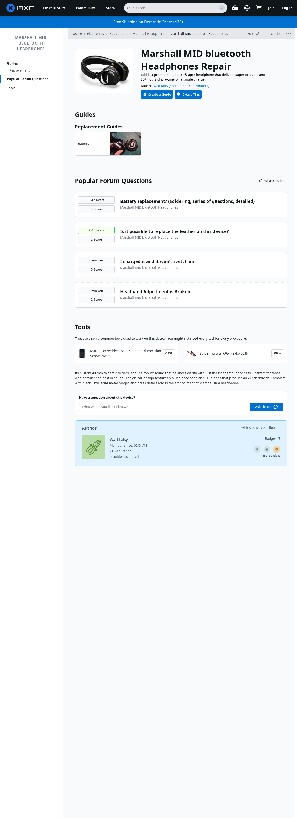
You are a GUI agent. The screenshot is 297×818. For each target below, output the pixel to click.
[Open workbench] (234, 8)
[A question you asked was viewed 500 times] (267, 449)
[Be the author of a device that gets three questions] (257, 449)
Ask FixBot (263, 406)
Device (77, 33)
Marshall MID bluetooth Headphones (31, 43)
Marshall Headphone (148, 33)
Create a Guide (159, 94)
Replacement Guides (99, 127)
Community (85, 8)
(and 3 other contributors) (189, 86)
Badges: (272, 438)
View (168, 353)
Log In (287, 8)
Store (110, 8)
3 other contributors (264, 427)
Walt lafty (160, 86)
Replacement (19, 70)
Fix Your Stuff (54, 8)
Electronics (95, 33)
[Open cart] (259, 8)
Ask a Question (274, 181)
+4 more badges (269, 456)
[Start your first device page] (276, 449)
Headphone (118, 33)
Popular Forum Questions (27, 79)
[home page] (20, 8)
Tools (11, 88)
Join (271, 8)
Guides (12, 63)
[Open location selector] (247, 8)
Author (89, 428)
